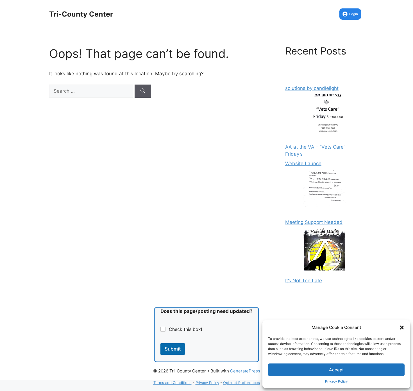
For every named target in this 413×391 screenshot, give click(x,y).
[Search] (143, 91)
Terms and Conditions (172, 382)
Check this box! (185, 329)
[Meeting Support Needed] (324, 192)
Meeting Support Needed (313, 222)
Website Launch (303, 163)
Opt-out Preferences (241, 382)
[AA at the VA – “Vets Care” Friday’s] (324, 116)
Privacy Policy (336, 381)
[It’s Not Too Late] (324, 250)
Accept (336, 369)
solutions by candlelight (312, 88)
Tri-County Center (81, 14)
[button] (402, 327)
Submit (173, 349)
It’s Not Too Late (303, 280)
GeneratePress (245, 371)
